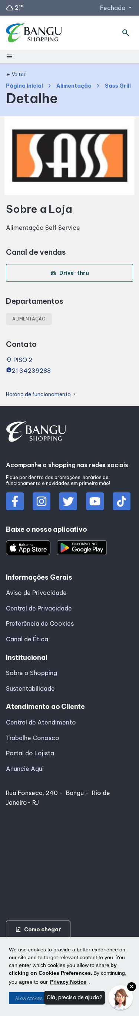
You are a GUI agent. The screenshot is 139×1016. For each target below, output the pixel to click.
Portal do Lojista (30, 753)
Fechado (116, 8)
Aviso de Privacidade (36, 592)
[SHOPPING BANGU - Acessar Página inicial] (34, 33)
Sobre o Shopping (31, 673)
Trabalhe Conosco (32, 738)
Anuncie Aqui (25, 768)
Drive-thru (69, 273)
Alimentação (74, 86)
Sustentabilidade (30, 688)
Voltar (16, 74)
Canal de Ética (27, 639)
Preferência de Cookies (40, 623)
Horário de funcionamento (41, 394)
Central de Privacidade (39, 608)
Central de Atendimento (41, 722)
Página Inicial (24, 86)
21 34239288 (31, 370)
